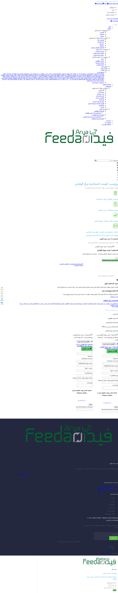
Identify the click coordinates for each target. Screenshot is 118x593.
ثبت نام (113, 538)
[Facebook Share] (2, 295)
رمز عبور (113, 585)
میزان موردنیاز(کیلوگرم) (111, 366)
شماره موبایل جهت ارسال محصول (108, 380)
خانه (117, 188)
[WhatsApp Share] (2, 291)
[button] (59, 163)
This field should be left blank (109, 409)
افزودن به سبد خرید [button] (109, 344)
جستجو (116, 160)
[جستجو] (95, 161)
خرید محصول (114, 297)
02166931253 (107, 403)
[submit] (92, 351)
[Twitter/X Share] (2, 298)
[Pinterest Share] (2, 288)
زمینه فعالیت (114, 375)
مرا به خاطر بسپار (109, 587)
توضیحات (115, 385)
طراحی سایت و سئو (106, 553)
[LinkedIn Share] (2, 302)
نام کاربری (113, 583)
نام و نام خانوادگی (112, 361)
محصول (115, 358)
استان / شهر (114, 370)
